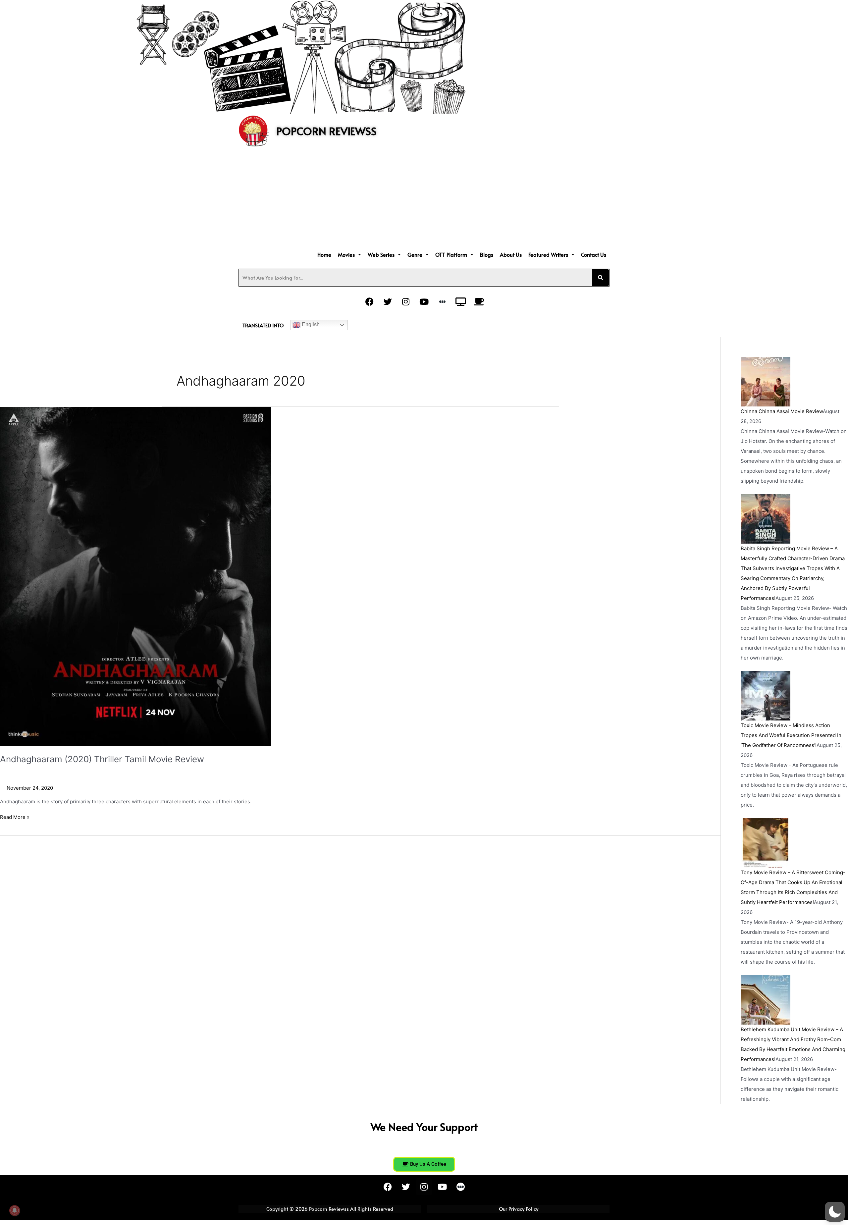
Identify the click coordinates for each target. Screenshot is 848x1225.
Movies (346, 254)
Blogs (486, 254)
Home (324, 254)
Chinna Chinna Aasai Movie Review (782, 411)
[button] (349, 254)
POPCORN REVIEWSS (326, 131)
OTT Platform (451, 254)
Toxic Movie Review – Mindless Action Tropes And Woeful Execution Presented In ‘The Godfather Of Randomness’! (791, 735)
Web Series (381, 254)
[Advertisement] (424, 199)
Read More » (14, 816)
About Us (511, 254)
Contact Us (593, 254)
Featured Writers (548, 254)
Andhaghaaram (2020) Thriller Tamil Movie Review (102, 759)
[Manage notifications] (14, 1210)
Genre (414, 254)
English (310, 324)
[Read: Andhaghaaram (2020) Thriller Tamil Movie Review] (135, 576)
